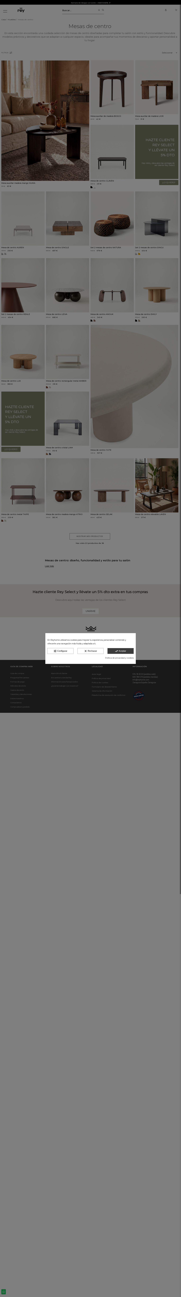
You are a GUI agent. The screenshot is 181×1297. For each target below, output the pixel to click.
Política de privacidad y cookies (119, 658)
